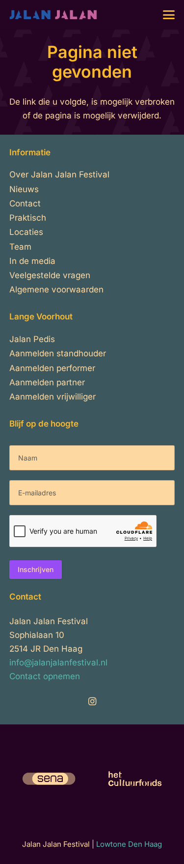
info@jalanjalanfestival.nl (58, 662)
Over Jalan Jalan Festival (59, 174)
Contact (25, 203)
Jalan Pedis (32, 339)
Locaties (26, 232)
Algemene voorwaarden (56, 289)
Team (20, 247)
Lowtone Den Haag (129, 844)
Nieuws (24, 189)
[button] (169, 15)
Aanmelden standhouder (57, 353)
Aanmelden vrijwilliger (52, 397)
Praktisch (27, 218)
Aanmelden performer (52, 368)
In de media (32, 261)
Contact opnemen (44, 676)
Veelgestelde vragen (49, 275)
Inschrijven (35, 569)
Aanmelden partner (47, 382)
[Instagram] (92, 701)
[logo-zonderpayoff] (53, 15)
